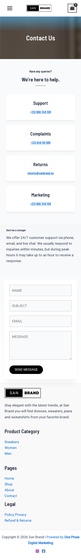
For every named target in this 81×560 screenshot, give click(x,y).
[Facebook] (43, 551)
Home (9, 478)
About (9, 490)
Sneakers (12, 442)
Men (8, 453)
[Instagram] (37, 551)
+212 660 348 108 (40, 112)
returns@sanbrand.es (40, 173)
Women (11, 448)
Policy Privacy (15, 515)
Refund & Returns (18, 520)
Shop (9, 484)
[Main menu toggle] (9, 8)
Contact (11, 496)
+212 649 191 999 (40, 142)
